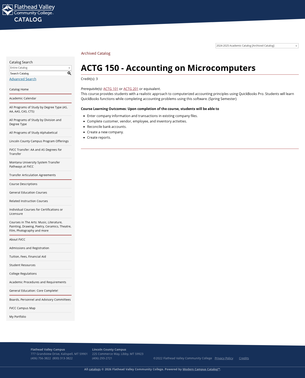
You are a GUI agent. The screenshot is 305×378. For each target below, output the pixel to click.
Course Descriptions (23, 184)
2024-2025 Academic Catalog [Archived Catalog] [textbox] (245, 45)
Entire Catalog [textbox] (18, 67)
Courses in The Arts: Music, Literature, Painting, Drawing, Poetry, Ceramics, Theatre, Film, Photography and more (40, 226)
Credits (244, 358)
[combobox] (257, 45)
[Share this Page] (282, 55)
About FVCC (17, 239)
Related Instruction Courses (28, 201)
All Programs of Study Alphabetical (33, 133)
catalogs (95, 369)
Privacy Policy (224, 358)
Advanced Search (22, 79)
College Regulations (23, 273)
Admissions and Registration (29, 248)
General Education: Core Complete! (33, 291)
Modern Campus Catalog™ (201, 369)
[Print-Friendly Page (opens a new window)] (289, 55)
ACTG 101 (110, 88)
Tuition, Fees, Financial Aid (27, 256)
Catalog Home (19, 89)
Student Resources (22, 265)
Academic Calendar (22, 98)
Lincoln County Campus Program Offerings (39, 141)
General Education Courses (28, 192)
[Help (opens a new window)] (295, 55)
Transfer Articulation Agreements (32, 175)
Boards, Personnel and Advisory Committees (40, 299)
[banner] (28, 13)
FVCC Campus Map (22, 308)
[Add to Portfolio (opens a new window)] (275, 55)
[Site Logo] (28, 13)
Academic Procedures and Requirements (37, 282)
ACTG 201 (130, 88)
